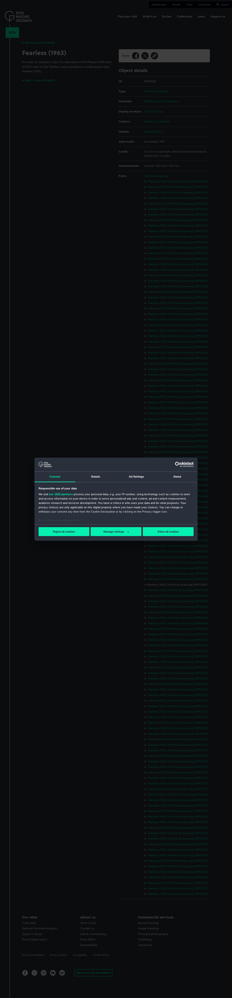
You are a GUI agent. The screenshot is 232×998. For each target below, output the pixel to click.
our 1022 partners (61, 494)
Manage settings (113, 531)
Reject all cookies (64, 531)
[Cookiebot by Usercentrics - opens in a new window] (178, 464)
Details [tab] (95, 476)
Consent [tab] (54, 476)
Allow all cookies (168, 531)
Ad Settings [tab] (136, 476)
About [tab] (177, 476)
